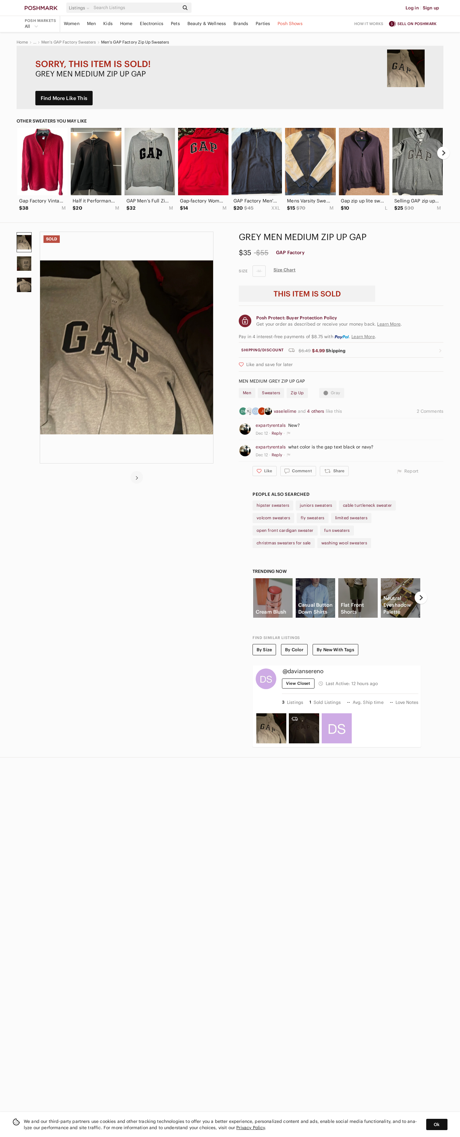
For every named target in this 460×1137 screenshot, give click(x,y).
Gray (335, 393)
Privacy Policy (250, 1127)
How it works (369, 23)
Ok (437, 1124)
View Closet (298, 683)
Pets (175, 23)
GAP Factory (290, 252)
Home (126, 23)
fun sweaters (337, 530)
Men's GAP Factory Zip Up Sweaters (135, 42)
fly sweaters (313, 518)
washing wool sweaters (344, 543)
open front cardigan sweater (285, 530)
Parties (263, 23)
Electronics (151, 23)
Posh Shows (290, 23)
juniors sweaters (316, 505)
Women (71, 23)
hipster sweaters (273, 505)
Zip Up (297, 393)
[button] (80, 8)
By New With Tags (335, 649)
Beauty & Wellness (206, 23)
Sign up (431, 8)
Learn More (363, 336)
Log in (412, 8)
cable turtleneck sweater (367, 505)
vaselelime (286, 411)
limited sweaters (351, 518)
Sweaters (271, 393)
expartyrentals (271, 425)
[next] (443, 153)
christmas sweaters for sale (284, 543)
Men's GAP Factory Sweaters (68, 42)
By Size (264, 649)
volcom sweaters (273, 518)
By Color (294, 649)
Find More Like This (64, 98)
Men (91, 23)
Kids (108, 23)
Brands (240, 23)
